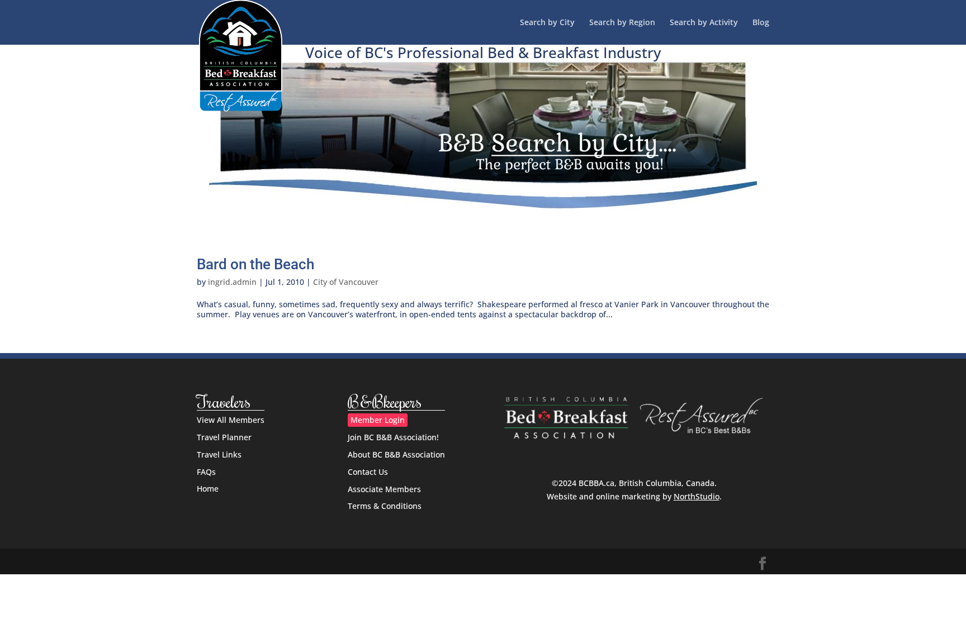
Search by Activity (704, 22)
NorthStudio (696, 496)
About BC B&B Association (396, 454)
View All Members (230, 420)
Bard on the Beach (255, 264)
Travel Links (219, 454)
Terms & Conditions (385, 506)
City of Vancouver (345, 282)
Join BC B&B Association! (393, 437)
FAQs (206, 471)
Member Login (378, 420)
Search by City (547, 22)
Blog (760, 22)
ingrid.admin (232, 282)
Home (208, 488)
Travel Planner (224, 437)
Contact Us (368, 471)
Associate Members (384, 489)
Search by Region (622, 22)
